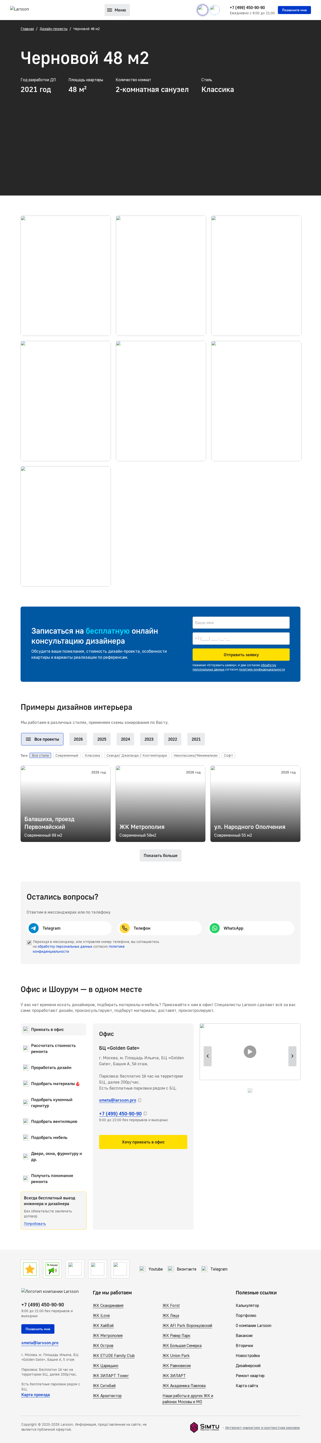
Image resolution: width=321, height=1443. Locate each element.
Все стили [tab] (40, 755)
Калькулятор (247, 1305)
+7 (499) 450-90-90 (247, 7)
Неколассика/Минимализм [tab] (195, 755)
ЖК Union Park (176, 1355)
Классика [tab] (92, 755)
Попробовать (35, 1223)
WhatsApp (233, 928)
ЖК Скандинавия (108, 1305)
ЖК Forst (171, 1305)
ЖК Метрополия (108, 1335)
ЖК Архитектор (107, 1395)
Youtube (155, 1269)
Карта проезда (35, 1394)
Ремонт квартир (250, 1375)
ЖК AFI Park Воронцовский (187, 1325)
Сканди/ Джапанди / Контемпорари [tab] (137, 755)
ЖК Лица (171, 1315)
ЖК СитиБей (104, 1385)
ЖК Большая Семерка (182, 1345)
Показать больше (161, 855)
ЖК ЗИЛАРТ (174, 1375)
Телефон (142, 928)
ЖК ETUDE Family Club (114, 1355)
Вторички (244, 1345)
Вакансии (244, 1335)
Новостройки (248, 1355)
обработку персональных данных (65, 946)
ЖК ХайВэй (103, 1325)
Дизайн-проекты (53, 29)
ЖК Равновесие (177, 1365)
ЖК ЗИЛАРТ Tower (111, 1375)
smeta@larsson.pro (117, 1100)
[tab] (42, 739)
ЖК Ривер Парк (176, 1335)
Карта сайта (247, 1385)
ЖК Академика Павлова (184, 1385)
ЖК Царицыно (105, 1365)
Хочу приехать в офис (143, 1141)
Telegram (51, 928)
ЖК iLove (101, 1315)
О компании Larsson (253, 1325)
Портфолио (246, 1315)
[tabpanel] (160, 807)
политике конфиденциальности (262, 669)
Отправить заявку (241, 654)
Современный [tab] (66, 755)
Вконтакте (186, 1269)
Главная (27, 29)
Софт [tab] (228, 755)
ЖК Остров (103, 1345)
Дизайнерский (248, 1365)
